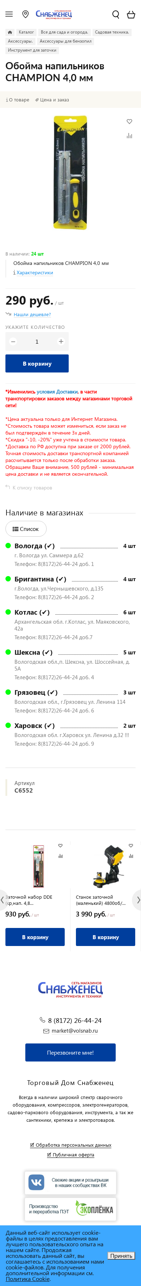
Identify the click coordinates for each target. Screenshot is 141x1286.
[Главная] (9, 32)
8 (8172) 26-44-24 (75, 1020)
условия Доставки (57, 391)
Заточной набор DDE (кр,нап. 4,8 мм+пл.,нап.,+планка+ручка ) (35, 900)
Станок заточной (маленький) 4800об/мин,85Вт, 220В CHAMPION (105, 900)
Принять (121, 1255)
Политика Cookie (28, 1278)
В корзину (37, 363)
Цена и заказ (54, 100)
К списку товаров (32, 487)
